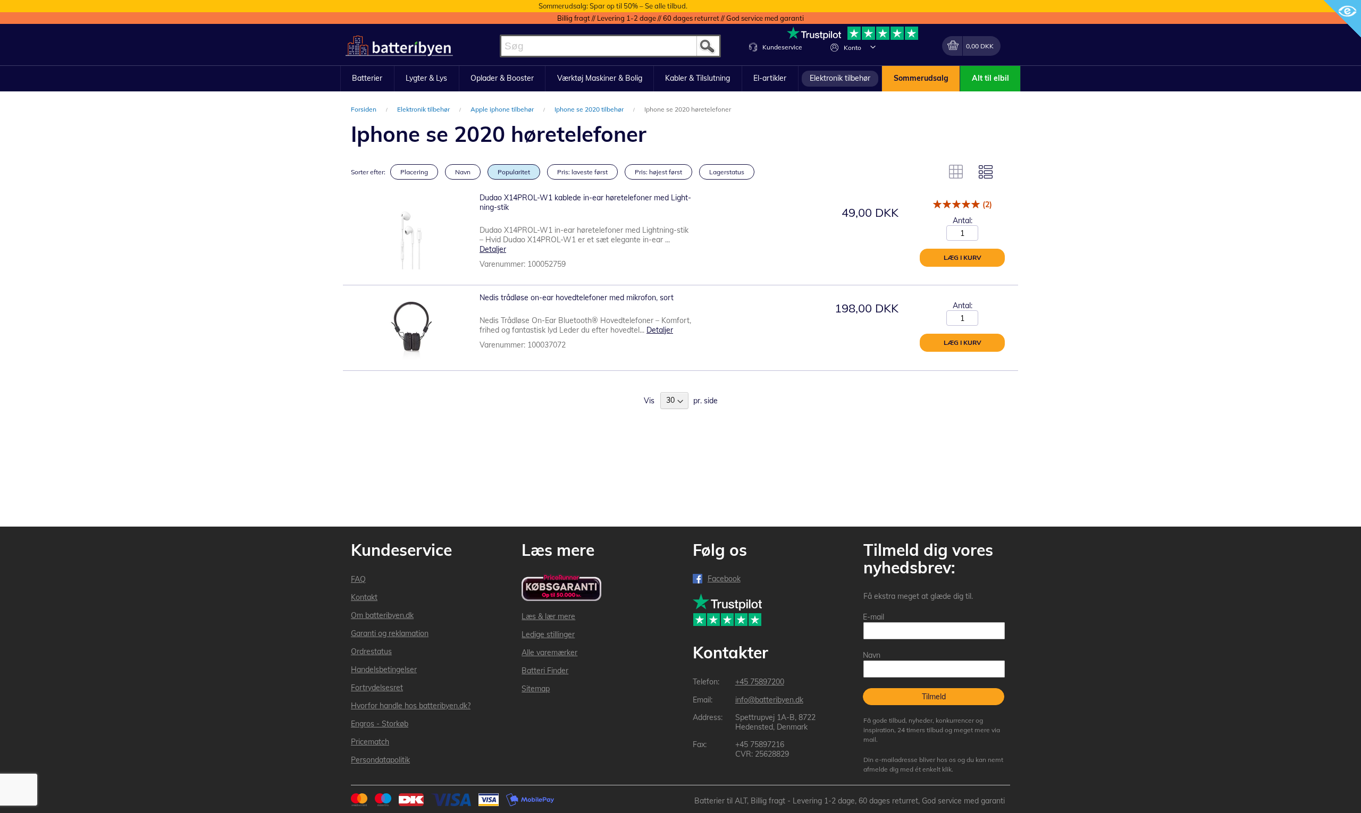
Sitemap (536, 688)
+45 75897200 (759, 682)
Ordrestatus (371, 651)
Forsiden (364, 109)
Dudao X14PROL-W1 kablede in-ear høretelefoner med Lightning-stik (585, 202)
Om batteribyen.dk (382, 615)
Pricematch (370, 742)
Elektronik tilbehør (424, 109)
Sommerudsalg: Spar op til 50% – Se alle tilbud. (613, 6)
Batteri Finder (545, 670)
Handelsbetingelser (384, 669)
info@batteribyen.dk (769, 700)
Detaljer (493, 249)
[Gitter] (956, 172)
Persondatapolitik (380, 760)
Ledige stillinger (548, 634)
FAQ (358, 579)
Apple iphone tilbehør (503, 109)
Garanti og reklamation (390, 633)
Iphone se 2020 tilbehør (590, 109)
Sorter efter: (368, 172)
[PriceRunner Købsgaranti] (561, 588)
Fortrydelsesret (377, 687)
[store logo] (399, 46)
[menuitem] (367, 78)
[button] (873, 47)
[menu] (680, 78)
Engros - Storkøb (379, 724)
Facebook (724, 578)
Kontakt (364, 597)
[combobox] (610, 46)
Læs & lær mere (548, 616)
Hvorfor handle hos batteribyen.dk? (411, 705)
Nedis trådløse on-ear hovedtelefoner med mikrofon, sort (577, 297)
